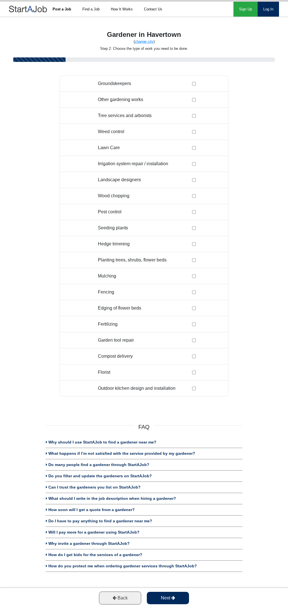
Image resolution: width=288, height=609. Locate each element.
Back (122, 597)
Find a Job (91, 9)
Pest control (110, 211)
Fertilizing (108, 324)
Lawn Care (109, 147)
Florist (104, 372)
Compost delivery (115, 356)
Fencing (106, 292)
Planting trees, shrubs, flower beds (132, 260)
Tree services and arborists (125, 115)
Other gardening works (120, 99)
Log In (268, 9)
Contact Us (153, 9)
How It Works (122, 9)
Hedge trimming (114, 243)
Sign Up (245, 9)
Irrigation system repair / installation (133, 163)
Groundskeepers (114, 83)
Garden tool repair (116, 340)
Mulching (107, 276)
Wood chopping (113, 195)
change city (144, 41)
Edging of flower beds (119, 308)
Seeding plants (113, 227)
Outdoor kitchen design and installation (137, 388)
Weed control (111, 131)
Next (166, 597)
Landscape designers (119, 179)
